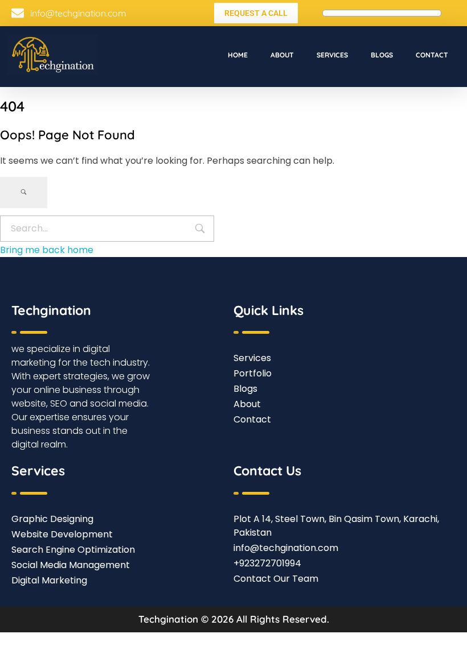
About (282, 55)
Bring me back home (46, 249)
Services (332, 55)
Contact (432, 55)
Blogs (382, 55)
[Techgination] (52, 54)
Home (238, 55)
